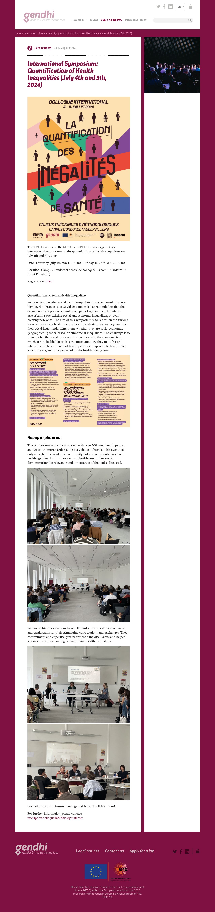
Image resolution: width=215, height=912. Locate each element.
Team (93, 20)
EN (179, 6)
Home (18, 33)
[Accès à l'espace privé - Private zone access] (190, 6)
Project (79, 20)
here (49, 281)
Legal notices (88, 850)
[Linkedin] (170, 6)
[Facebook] (164, 6)
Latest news (111, 20)
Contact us (114, 850)
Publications (136, 20)
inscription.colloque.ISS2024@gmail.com (55, 818)
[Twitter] (158, 6)
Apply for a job (141, 850)
